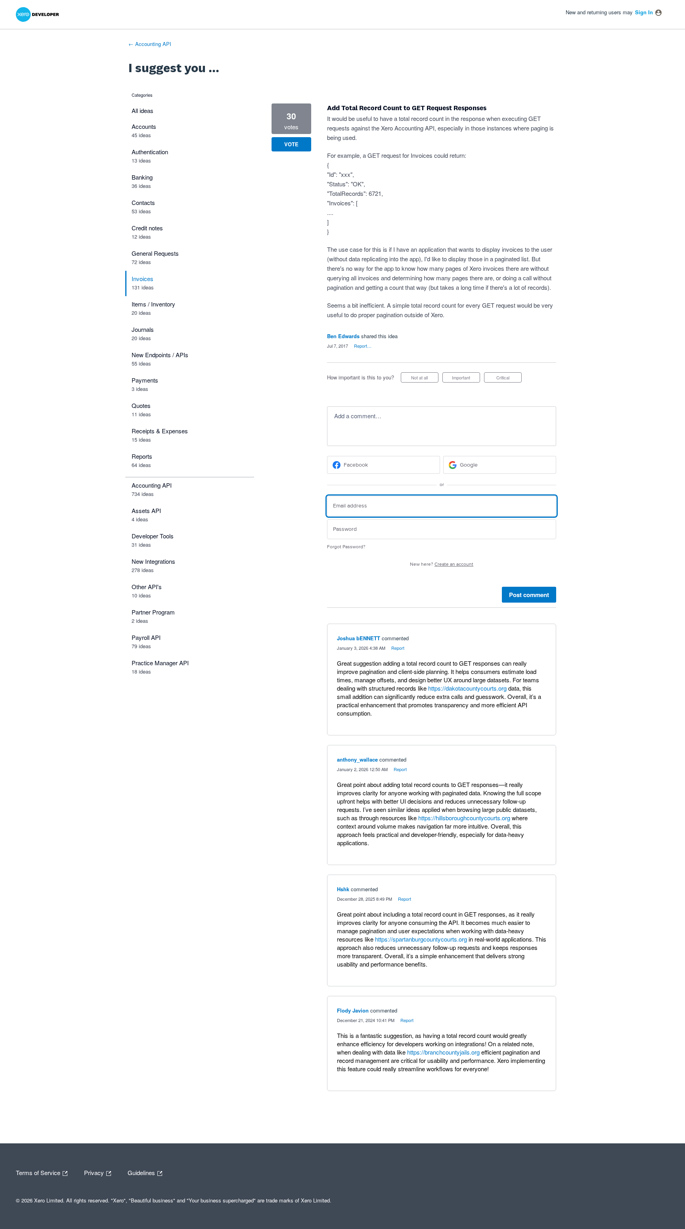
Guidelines (142, 1172)
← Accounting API (149, 44)
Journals (143, 329)
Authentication (150, 151)
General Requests (155, 253)
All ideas (142, 110)
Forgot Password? (346, 547)
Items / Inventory (153, 304)
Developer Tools (153, 536)
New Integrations (153, 561)
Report (397, 648)
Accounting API (152, 485)
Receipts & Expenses (160, 431)
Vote (291, 144)
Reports (142, 456)
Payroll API (146, 637)
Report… (362, 346)
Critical (509, 378)
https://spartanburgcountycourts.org (421, 939)
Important (466, 378)
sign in (644, 12)
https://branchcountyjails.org (443, 1052)
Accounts (144, 126)
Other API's (147, 586)
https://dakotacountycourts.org (467, 688)
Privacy (94, 1172)
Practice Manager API (160, 663)
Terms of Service (39, 1172)
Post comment (529, 594)
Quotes (141, 405)
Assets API (146, 510)
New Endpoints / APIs (160, 354)
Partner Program (153, 612)
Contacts (143, 202)
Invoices (142, 278)
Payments (145, 380)
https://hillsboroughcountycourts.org (464, 818)
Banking (142, 177)
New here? (441, 564)
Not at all (424, 378)
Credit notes (147, 228)
